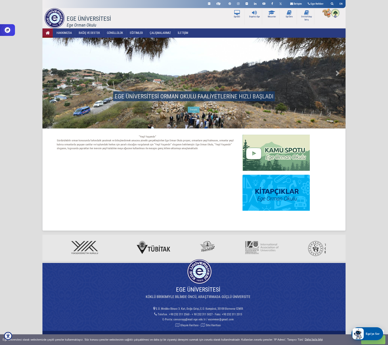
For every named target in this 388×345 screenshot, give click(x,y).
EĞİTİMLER (136, 33)
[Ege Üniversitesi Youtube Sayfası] (263, 3)
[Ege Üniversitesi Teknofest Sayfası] (219, 3)
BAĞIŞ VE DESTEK (89, 33)
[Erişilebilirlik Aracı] (8, 336)
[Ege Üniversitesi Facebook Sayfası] (272, 3)
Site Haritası (213, 325)
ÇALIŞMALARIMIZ (160, 33)
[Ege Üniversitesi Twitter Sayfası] (281, 3)
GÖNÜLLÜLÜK (114, 33)
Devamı (193, 109)
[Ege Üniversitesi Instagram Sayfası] (238, 3)
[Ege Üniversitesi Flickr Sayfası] (246, 3)
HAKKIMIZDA (64, 33)
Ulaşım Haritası (189, 325)
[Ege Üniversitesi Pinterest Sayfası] (230, 3)
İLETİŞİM (182, 33)
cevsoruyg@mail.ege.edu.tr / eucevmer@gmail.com (203, 319)
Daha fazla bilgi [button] (314, 339)
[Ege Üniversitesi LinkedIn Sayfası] (255, 3)
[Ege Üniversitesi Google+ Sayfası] (209, 3)
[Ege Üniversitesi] (331, 3)
